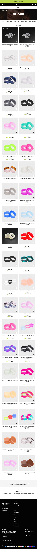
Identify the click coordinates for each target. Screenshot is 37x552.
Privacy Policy (16, 523)
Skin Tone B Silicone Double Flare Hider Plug (27, 290)
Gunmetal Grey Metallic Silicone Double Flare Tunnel (10, 112)
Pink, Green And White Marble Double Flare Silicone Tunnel (27, 427)
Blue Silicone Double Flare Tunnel (10, 223)
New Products (16, 21)
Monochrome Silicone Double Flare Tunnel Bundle (10, 291)
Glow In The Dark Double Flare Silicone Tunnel (10, 380)
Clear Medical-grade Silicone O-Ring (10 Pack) (10, 44)
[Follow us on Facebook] (26, 535)
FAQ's (15, 510)
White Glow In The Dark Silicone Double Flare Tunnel (10, 246)
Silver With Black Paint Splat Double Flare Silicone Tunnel (27, 450)
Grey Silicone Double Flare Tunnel (10, 200)
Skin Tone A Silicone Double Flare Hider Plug (9, 403)
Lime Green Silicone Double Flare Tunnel (10, 156)
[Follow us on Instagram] (29, 535)
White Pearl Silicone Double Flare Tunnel (27, 178)
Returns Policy (16, 526)
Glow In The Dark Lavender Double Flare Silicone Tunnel (10, 473)
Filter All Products (9, 21)
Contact (15, 508)
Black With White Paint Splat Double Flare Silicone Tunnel (27, 358)
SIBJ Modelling (16, 505)
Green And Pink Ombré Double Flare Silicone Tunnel (27, 404)
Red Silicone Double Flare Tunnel (27, 245)
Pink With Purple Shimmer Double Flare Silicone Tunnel (27, 381)
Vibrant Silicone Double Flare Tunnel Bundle (9, 426)
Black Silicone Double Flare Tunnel (27, 111)
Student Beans (16, 514)
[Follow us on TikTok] (32, 535)
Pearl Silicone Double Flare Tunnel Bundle (27, 335)
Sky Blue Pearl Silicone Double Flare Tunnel (27, 223)
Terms (15, 521)
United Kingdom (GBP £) (6, 540)
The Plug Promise (17, 517)
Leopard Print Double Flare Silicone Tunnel (10, 178)
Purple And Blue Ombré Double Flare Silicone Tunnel (10, 358)
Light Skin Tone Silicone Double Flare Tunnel (27, 67)
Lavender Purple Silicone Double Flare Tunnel (10, 134)
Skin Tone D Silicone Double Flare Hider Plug (27, 472)
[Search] (4, 4)
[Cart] (34, 4)
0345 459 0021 (4, 510)
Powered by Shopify (13, 543)
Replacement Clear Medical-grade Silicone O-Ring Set (27, 45)
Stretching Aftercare (32, 21)
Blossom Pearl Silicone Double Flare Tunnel (27, 313)
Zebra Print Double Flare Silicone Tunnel (10, 313)
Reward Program (16, 512)
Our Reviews (16, 503)
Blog (14, 519)
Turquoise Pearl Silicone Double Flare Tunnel (27, 134)
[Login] (32, 4)
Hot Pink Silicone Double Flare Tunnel (27, 156)
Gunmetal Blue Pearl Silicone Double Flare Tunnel (10, 90)
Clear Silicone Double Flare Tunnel (10, 67)
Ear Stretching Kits (24, 21)
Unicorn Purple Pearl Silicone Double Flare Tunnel (27, 201)
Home (3, 10)
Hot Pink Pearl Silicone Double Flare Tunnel (10, 335)
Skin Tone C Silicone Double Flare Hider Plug (9, 449)
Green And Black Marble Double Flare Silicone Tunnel (27, 269)
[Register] (16, 536)
